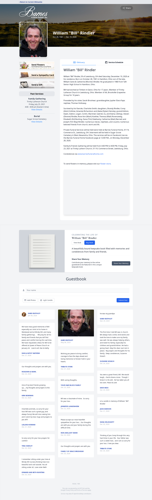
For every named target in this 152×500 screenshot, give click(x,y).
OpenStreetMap (78, 494)
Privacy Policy (70, 490)
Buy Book (89, 243)
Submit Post (123, 300)
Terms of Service (82, 490)
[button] (76, 323)
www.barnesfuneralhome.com (90, 154)
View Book (77, 243)
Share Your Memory (121, 263)
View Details (36, 109)
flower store (105, 163)
